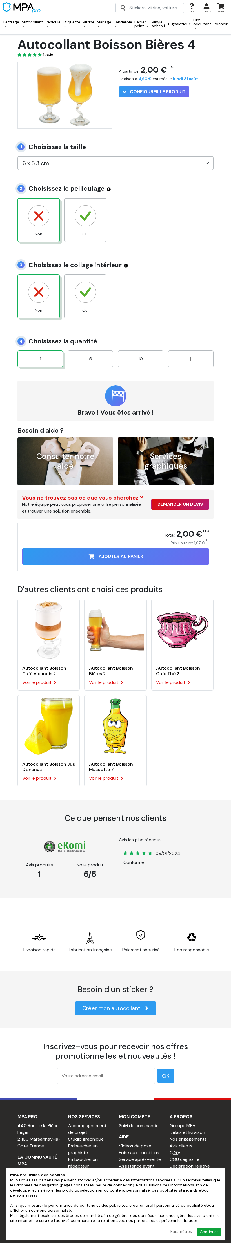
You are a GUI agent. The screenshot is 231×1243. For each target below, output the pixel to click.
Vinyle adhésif (158, 23)
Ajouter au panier (121, 556)
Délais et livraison (187, 1132)
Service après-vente (140, 1159)
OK (166, 1076)
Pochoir (221, 23)
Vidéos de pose (135, 1146)
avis (48, 55)
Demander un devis (180, 504)
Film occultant (202, 21)
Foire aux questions (139, 1153)
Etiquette (71, 21)
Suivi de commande (139, 1126)
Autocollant (32, 21)
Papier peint (140, 23)
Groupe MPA (183, 1126)
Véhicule (53, 21)
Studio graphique (86, 1139)
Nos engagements (188, 1139)
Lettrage (11, 21)
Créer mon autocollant (111, 1008)
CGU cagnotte (184, 1159)
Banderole (123, 21)
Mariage (104, 21)
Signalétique (179, 23)
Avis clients (181, 1146)
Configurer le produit (157, 92)
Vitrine (88, 21)
